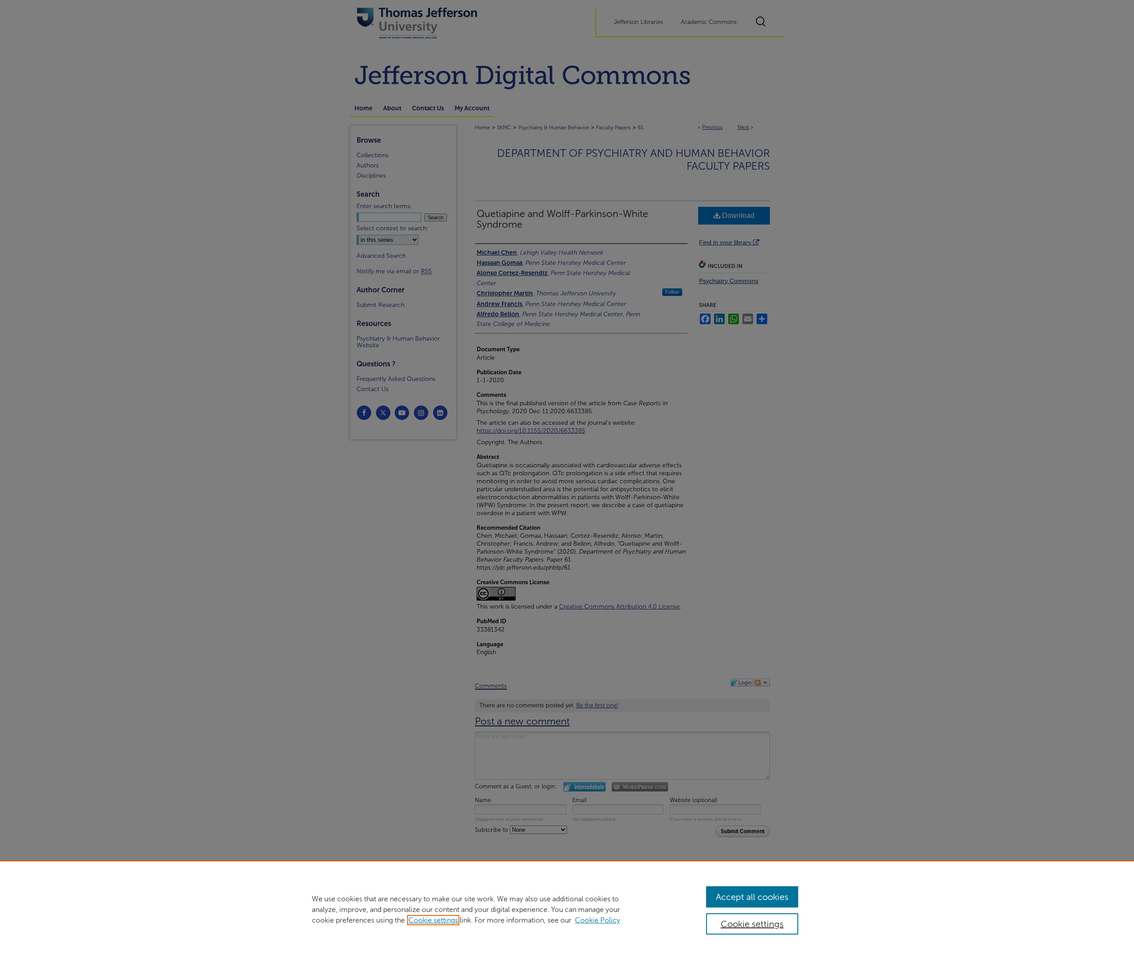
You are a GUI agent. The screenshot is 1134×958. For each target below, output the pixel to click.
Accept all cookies (752, 897)
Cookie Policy (597, 920)
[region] (567, 909)
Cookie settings (433, 920)
